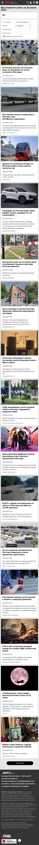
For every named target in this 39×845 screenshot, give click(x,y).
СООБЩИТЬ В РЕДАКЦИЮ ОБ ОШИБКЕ (15, 786)
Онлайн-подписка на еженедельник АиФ (17, 781)
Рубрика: (5, 25)
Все (3, 15)
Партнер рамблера (17, 836)
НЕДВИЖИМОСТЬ (8, 327)
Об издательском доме (10, 776)
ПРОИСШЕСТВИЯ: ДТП (10, 519)
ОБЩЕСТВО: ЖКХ (8, 83)
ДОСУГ (4, 713)
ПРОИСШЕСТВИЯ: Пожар (11, 662)
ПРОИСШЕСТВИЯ (8, 278)
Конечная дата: (6, 33)
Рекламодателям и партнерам (23, 784)
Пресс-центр (26, 776)
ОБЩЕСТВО (6, 179)
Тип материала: (6, 22)
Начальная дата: (7, 29)
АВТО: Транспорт (8, 132)
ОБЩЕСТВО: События (10, 615)
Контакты (5, 784)
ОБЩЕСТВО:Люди (8, 231)
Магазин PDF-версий (9, 779)
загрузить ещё (20, 763)
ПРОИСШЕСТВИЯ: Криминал (12, 423)
